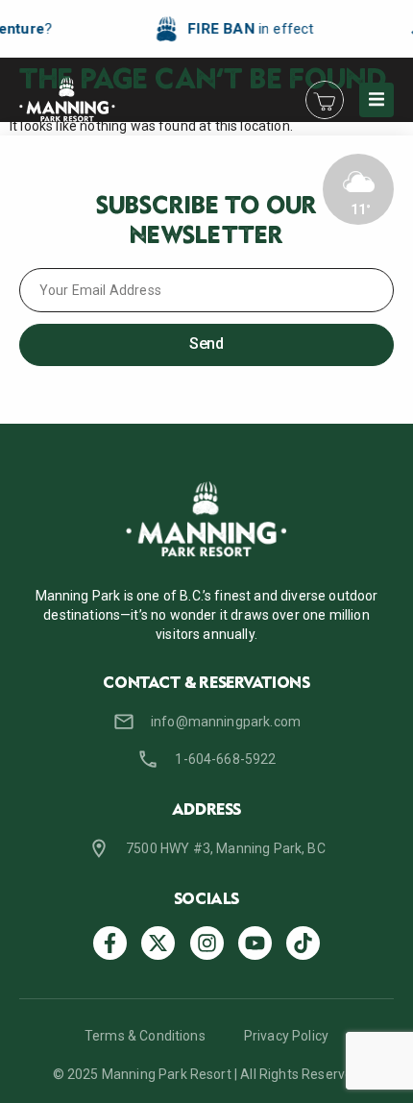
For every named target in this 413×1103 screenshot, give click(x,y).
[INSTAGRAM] (207, 943)
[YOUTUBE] (255, 943)
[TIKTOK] (303, 943)
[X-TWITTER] (158, 943)
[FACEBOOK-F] (110, 943)
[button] (376, 100)
